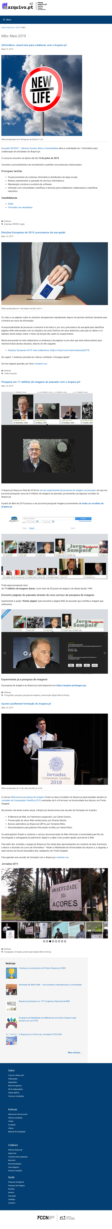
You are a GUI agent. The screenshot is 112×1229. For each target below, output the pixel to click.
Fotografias (9, 695)
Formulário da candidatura (20, 207)
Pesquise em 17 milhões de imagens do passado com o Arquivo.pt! (40, 381)
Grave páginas (13, 1167)
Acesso (11, 1192)
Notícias (7, 221)
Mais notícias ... (75, 1052)
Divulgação (8, 952)
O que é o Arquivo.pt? (16, 1075)
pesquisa (18, 695)
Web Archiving (63, 695)
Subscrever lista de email (17, 1114)
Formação (12, 1196)
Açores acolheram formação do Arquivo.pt (26, 703)
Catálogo (11, 1199)
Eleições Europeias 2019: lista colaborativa (28, 350)
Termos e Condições (16, 1096)
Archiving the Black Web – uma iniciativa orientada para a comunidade (50, 984)
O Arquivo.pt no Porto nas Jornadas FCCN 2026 (40, 1034)
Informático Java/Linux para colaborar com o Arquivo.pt (34, 45)
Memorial (15, 797)
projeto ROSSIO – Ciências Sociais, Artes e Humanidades (30, 148)
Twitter (10, 1121)
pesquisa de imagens (31, 695)
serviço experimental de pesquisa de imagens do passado (67, 490)
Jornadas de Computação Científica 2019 (21, 800)
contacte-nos (41, 363)
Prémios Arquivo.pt (15, 1150)
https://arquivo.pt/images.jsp (71, 685)
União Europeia (10, 373)
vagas (22, 224)
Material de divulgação (16, 1132)
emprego (8, 224)
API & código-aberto (15, 1089)
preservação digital (49, 695)
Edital (10, 204)
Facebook (11, 1125)
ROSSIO (16, 224)
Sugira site (12, 1153)
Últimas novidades (15, 1118)
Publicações (12, 1079)
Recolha (11, 1189)
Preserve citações (15, 1171)
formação (18, 952)
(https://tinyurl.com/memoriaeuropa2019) (69, 350)
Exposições (12, 1082)
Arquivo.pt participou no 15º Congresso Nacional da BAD (44, 1001)
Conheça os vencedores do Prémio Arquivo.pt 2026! (42, 968)
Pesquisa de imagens (16, 1186)
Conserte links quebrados (18, 1157)
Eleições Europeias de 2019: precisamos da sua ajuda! (33, 232)
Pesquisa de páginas (16, 1182)
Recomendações (14, 1164)
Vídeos (11, 1128)
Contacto (11, 1203)
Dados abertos (13, 1093)
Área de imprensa (15, 1086)
